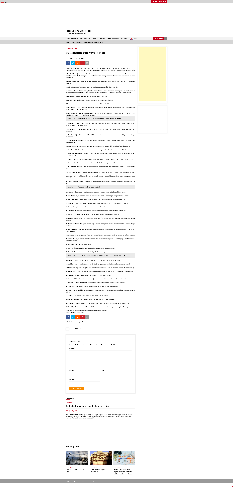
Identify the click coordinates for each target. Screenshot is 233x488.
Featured (69, 402)
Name (71, 370)
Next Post (70, 398)
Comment (73, 348)
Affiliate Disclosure (113, 38)
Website (71, 379)
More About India (85, 38)
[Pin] (82, 63)
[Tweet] (73, 63)
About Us (95, 38)
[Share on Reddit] (77, 63)
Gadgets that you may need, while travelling (88, 406)
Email (103, 370)
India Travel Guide (72, 38)
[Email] (87, 63)
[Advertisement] (152, 74)
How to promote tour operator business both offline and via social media (123, 472)
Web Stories (124, 38)
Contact (102, 38)
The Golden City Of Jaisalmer (98, 471)
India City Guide (71, 48)
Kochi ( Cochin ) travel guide (75, 471)
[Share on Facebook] (68, 63)
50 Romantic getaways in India (85, 52)
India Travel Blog (79, 30)
